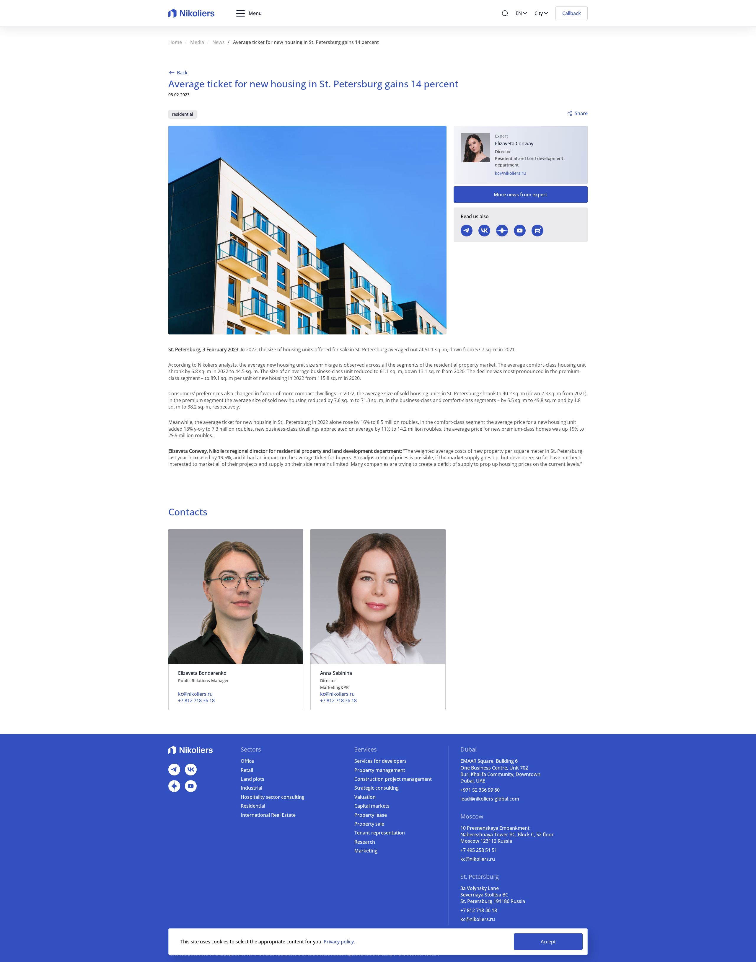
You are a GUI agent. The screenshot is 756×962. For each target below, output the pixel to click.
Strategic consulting (376, 788)
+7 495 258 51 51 (478, 850)
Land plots (252, 779)
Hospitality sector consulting (272, 797)
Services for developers (380, 761)
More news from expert (520, 194)
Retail (247, 770)
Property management (379, 770)
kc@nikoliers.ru (510, 173)
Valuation (365, 797)
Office (247, 761)
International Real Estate (268, 815)
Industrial (251, 788)
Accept (548, 941)
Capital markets (372, 806)
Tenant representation (379, 832)
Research (364, 842)
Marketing (365, 850)
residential (182, 114)
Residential (253, 806)
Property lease (370, 815)
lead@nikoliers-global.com (489, 799)
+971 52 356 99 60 (480, 790)
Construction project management (393, 779)
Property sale (369, 824)
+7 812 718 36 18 (478, 910)
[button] (249, 13)
